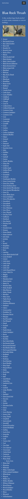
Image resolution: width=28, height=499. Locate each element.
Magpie (5, 274)
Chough (5, 101)
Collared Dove (7, 106)
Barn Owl (6, 46)
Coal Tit (5, 103)
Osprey (5, 308)
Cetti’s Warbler (7, 95)
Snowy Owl (6, 414)
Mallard (5, 277)
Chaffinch (6, 97)
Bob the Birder (5, 3)
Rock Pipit (6, 372)
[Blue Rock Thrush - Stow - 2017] (8, 30)
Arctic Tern (9, 461)
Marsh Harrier (7, 281)
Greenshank (6, 203)
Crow (4, 126)
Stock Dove (6, 432)
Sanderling (6, 381)
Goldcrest (6, 166)
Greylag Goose (7, 214)
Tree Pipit (6, 445)
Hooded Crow (7, 228)
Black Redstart (7, 59)
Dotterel (5, 139)
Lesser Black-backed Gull (10, 254)
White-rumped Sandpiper (10, 472)
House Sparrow (7, 234)
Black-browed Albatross (10, 63)
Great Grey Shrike (8, 183)
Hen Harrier (6, 221)
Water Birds (6, 459)
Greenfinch (6, 201)
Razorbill (5, 337)
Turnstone (6, 454)
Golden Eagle (7, 168)
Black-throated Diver (9, 66)
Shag (4, 392)
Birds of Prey (7, 52)
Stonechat (6, 434)
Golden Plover (7, 170)
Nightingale (6, 301)
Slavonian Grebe (8, 405)
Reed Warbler (7, 363)
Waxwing (6, 465)
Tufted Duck (7, 452)
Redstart (5, 356)
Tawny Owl (6, 441)
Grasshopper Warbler (9, 179)
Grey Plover (6, 210)
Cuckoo (5, 128)
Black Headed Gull (8, 57)
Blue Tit (5, 77)
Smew (5, 408)
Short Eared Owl (8, 396)
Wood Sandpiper (8, 487)
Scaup (4, 385)
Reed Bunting (7, 361)
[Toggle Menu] (24, 3)
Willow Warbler (8, 481)
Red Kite (5, 339)
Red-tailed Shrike (8, 352)
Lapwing (5, 252)
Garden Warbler (8, 161)
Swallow (5, 436)
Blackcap (5, 72)
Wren (5, 492)
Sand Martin (6, 379)
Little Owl (6, 268)
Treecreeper (6, 450)
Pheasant (5, 317)
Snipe (4, 410)
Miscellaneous (7, 290)
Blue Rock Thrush (8, 75)
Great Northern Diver (9, 186)
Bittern (5, 55)
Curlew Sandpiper (8, 132)
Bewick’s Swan (7, 50)
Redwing (6, 359)
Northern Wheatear (9, 303)
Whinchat (6, 467)
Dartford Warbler (8, 134)
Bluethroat (6, 79)
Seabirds (5, 388)
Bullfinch (6, 86)
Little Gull (6, 266)
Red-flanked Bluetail (9, 348)
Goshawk (6, 177)
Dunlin (5, 141)
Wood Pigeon (7, 485)
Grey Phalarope (7, 208)
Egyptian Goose (8, 148)
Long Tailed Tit (8, 272)
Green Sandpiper (8, 197)
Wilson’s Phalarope (8, 483)
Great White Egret (8, 194)
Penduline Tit (7, 312)
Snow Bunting (7, 412)
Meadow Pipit (7, 285)
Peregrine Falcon (8, 314)
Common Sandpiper (9, 112)
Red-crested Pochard (9, 345)
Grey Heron (6, 206)
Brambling (6, 81)
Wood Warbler (7, 490)
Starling (5, 430)
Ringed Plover (7, 368)
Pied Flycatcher (7, 319)
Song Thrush (7, 416)
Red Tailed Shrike (8, 341)
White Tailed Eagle (9, 470)
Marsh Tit (6, 283)
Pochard (5, 325)
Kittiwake (6, 248)
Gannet (5, 159)
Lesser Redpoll (7, 257)
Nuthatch (6, 305)
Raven (5, 334)
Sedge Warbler (7, 390)
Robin (5, 370)
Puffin (5, 328)
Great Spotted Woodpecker (11, 188)
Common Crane (8, 110)
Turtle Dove (6, 456)
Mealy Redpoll (7, 288)
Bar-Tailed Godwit (8, 44)
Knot (4, 250)
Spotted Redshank (8, 427)
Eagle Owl (6, 146)
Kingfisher (6, 246)
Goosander (6, 174)
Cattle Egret (6, 92)
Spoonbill (6, 423)
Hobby (5, 226)
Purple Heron (7, 330)
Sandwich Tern (7, 383)
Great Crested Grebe (9, 181)
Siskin (4, 401)
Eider (4, 150)
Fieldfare (5, 152)
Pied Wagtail (7, 321)
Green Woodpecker (9, 199)
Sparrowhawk (7, 421)
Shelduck (5, 394)
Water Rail (6, 463)
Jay (4, 241)
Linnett (5, 259)
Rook (4, 374)
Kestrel (5, 243)
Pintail (5, 323)
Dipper (5, 137)
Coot (4, 117)
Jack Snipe (6, 237)
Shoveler (5, 399)
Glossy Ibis (6, 163)
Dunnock (6, 143)
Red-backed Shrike (8, 343)
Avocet (5, 39)
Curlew (5, 130)
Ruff (4, 376)
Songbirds (6, 419)
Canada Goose (7, 90)
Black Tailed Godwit (9, 61)
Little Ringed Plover (9, 270)
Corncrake (6, 121)
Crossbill (5, 123)
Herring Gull (7, 223)
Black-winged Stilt (8, 68)
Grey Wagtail (7, 212)
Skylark (5, 403)
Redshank (6, 354)
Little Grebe (6, 263)
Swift (4, 439)
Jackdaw (5, 239)
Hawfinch (6, 219)
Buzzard (5, 88)
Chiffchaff (6, 99)
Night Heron (7, 299)
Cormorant (6, 119)
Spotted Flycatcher (8, 425)
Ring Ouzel (6, 365)
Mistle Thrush (7, 292)
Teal (4, 443)
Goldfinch (6, 172)
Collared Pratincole (9, 108)
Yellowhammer (7, 496)
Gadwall (5, 157)
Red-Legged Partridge (10, 350)
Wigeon (5, 476)
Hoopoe (5, 230)
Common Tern (7, 115)
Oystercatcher (7, 310)
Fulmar (5, 154)
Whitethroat (6, 474)
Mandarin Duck (7, 279)
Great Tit (6, 192)
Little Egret (6, 261)
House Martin (7, 232)
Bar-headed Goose (8, 41)
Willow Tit (6, 479)
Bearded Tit (6, 48)
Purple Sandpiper (8, 332)
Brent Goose (7, 83)
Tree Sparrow (7, 447)
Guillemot (6, 217)
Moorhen (6, 294)
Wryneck (6, 494)
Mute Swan (6, 297)
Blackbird (6, 70)
